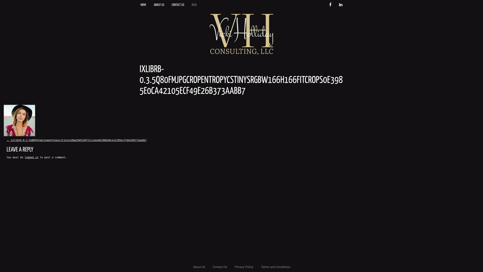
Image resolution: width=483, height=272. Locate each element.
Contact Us (178, 5)
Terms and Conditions (275, 267)
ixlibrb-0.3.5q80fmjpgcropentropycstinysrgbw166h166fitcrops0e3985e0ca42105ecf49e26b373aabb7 (77, 140)
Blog (194, 5)
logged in (31, 157)
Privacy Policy (244, 267)
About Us (159, 5)
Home (143, 5)
